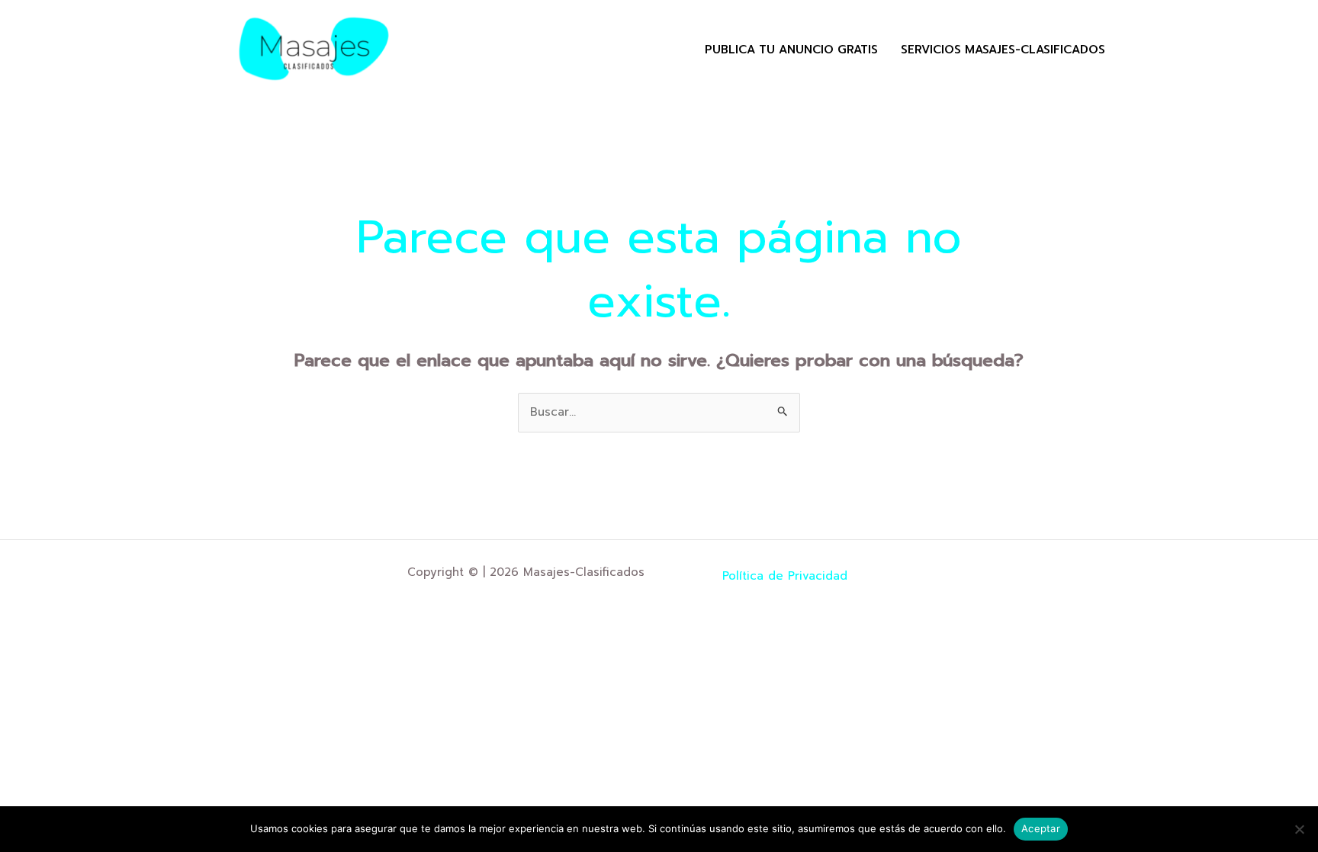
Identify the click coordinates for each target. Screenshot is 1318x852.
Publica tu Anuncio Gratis (791, 49)
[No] (1299, 829)
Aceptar (1040, 828)
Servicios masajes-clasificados (1003, 49)
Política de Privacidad (784, 575)
